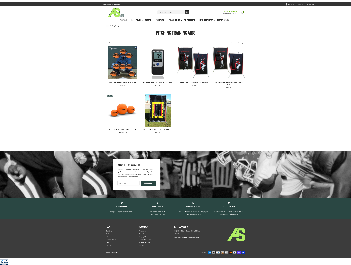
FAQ (107, 237)
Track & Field (174, 20)
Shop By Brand (223, 20)
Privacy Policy (142, 234)
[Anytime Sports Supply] (116, 12)
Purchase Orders (111, 240)
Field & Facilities (206, 20)
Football (124, 20)
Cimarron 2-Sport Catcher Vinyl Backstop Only (193, 82)
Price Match (142, 231)
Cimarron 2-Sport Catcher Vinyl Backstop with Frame (228, 83)
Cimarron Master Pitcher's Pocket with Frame (157, 130)
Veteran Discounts (144, 243)
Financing (300, 4)
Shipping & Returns (144, 237)
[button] (4, 262)
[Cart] (242, 13)
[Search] (187, 12)
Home (107, 26)
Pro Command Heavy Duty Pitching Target (122, 82)
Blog (107, 243)
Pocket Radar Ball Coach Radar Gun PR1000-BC (157, 82)
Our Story (291, 4)
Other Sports (190, 20)
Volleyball (161, 20)
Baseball (149, 20)
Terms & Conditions (145, 240)
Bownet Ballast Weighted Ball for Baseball (122, 130)
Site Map (141, 246)
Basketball (136, 20)
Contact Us (310, 4)
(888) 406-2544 (230, 11)
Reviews (108, 246)
